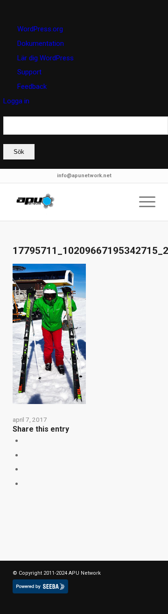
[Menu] (142, 202)
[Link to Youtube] (76, 602)
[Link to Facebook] (48, 602)
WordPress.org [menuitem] (40, 29)
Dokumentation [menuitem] (40, 43)
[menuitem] (85, 137)
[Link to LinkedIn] (34, 602)
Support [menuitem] (29, 72)
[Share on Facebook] (25, 440)
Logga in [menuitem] (16, 101)
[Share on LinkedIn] (25, 455)
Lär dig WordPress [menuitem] (45, 58)
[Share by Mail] (25, 469)
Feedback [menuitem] (32, 86)
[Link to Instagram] (25, 483)
